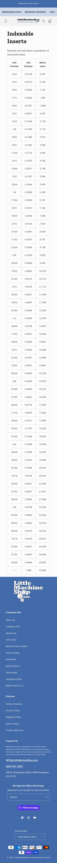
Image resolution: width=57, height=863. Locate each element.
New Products (13, 666)
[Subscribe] (46, 797)
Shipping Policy (13, 717)
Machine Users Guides (17, 646)
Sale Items (11, 659)
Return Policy (12, 724)
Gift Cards (11, 640)
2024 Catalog (12, 653)
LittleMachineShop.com (23, 857)
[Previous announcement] (5, 4)
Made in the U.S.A (14, 686)
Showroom (11, 633)
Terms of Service (14, 704)
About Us (10, 620)
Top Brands (11, 672)
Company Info (13, 626)
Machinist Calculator (35, 12)
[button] (6, 21)
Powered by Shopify (42, 857)
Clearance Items (14, 679)
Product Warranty (15, 730)
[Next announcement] (51, 4)
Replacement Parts (11, 12)
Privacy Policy (13, 710)
